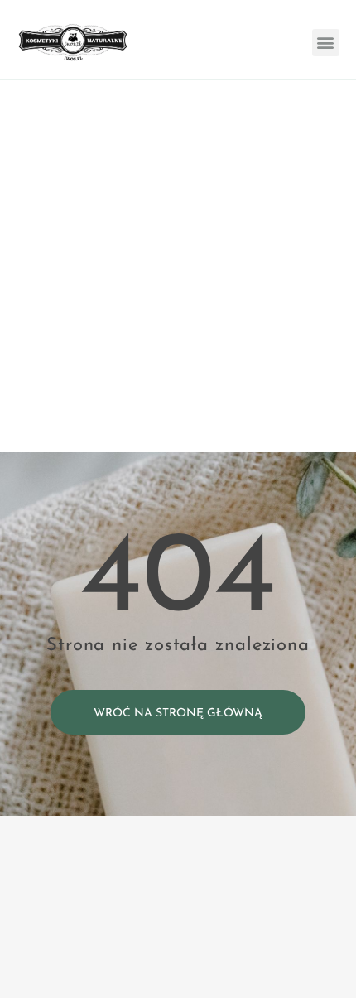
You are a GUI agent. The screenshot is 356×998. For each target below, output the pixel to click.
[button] (325, 42)
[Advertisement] (178, 266)
